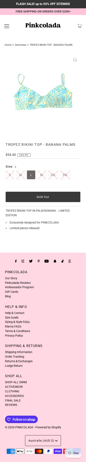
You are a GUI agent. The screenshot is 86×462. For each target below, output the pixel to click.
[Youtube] (46, 261)
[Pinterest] (39, 261)
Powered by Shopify (48, 427)
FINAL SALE (13, 400)
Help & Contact (14, 313)
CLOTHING (12, 391)
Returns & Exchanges (19, 361)
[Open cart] (79, 26)
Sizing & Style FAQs (17, 322)
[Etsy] (69, 261)
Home (8, 44)
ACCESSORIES (14, 396)
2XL (53, 175)
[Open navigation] (6, 26)
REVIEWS (11, 404)
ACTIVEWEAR (14, 386)
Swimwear (21, 44)
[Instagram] (23, 261)
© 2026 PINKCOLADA (19, 427)
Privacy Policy (14, 335)
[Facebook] (16, 261)
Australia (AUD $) (41, 440)
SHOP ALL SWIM (16, 382)
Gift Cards (11, 291)
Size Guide (11, 317)
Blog (8, 296)
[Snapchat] (55, 261)
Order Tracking (14, 356)
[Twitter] (31, 261)
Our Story (11, 278)
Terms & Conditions (17, 331)
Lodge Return (14, 365)
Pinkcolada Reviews (18, 282)
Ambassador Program (19, 287)
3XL (65, 175)
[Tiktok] (62, 261)
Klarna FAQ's (13, 326)
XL (42, 175)
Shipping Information (18, 352)
